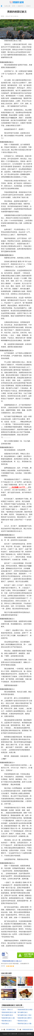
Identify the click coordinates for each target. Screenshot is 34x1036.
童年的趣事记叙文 (7, 1015)
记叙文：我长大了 (7, 1009)
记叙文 (28, 6)
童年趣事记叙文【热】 (25, 1015)
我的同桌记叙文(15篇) (25, 1023)
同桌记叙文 (5, 1023)
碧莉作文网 (14, 1034)
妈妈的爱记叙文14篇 (8, 1018)
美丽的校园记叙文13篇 (9, 1012)
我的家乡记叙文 (23, 1020)
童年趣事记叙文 (23, 1012)
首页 (13, 6)
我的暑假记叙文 (7, 1020)
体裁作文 (21, 6)
